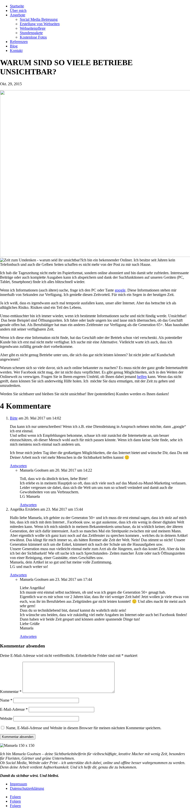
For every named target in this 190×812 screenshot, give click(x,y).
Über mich (18, 10)
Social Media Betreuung (39, 19)
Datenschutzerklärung (27, 788)
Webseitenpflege (33, 28)
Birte (14, 418)
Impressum (18, 784)
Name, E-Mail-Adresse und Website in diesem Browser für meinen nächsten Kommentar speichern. (83, 728)
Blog (14, 46)
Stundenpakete (31, 33)
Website (6, 718)
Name (6, 700)
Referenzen (19, 42)
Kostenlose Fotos (33, 37)
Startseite (17, 6)
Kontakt (16, 50)
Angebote (17, 15)
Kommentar (11, 691)
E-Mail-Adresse (14, 709)
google (120, 290)
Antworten (18, 466)
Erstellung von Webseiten (40, 24)
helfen (142, 377)
